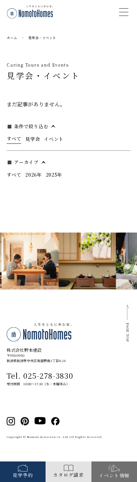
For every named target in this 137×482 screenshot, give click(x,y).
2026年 (33, 174)
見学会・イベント (42, 37)
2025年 (54, 174)
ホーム (12, 37)
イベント (54, 138)
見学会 (32, 138)
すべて (14, 138)
